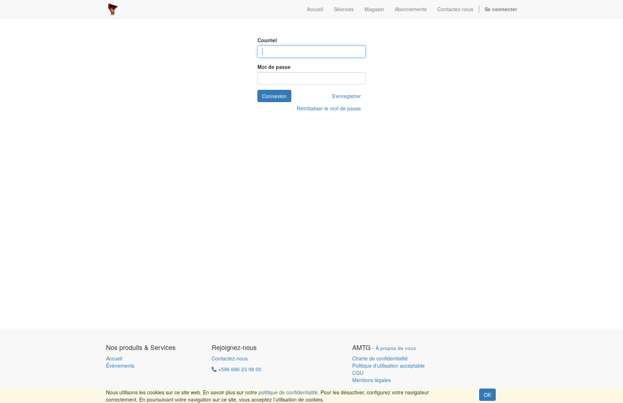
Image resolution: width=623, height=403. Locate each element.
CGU (357, 372)
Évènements (120, 365)
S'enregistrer (346, 96)
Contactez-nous (230, 358)
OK (487, 394)
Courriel (267, 40)
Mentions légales (371, 380)
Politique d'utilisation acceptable (388, 365)
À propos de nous (396, 348)
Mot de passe (274, 66)
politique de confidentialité (288, 392)
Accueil (114, 358)
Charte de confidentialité (380, 358)
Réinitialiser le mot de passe (329, 108)
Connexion (274, 96)
